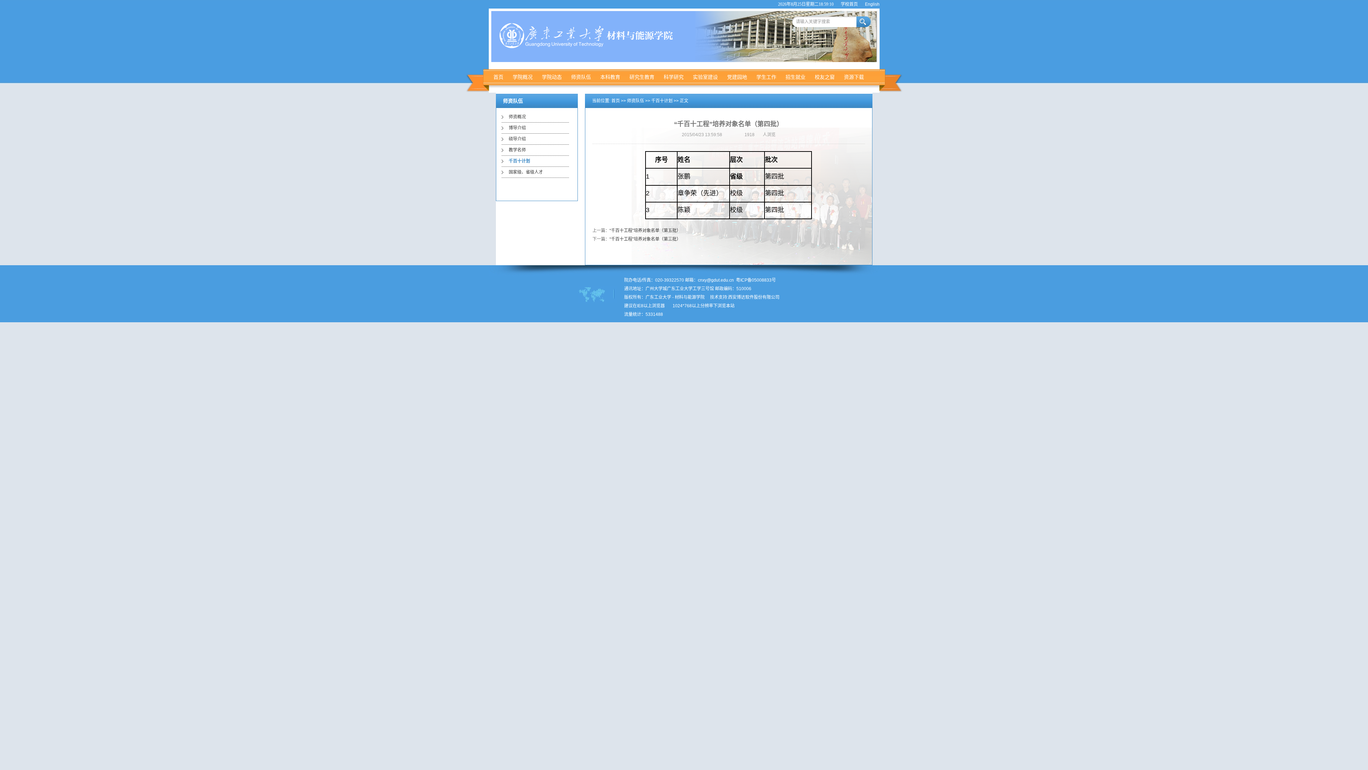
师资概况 (517, 116)
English (872, 4)
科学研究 (674, 77)
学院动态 (552, 77)
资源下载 (854, 77)
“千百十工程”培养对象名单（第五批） (645, 230)
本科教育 (610, 77)
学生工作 (766, 77)
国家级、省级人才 (526, 172)
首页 (498, 77)
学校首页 (849, 4)
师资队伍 (581, 77)
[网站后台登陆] (669, 305)
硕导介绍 (517, 139)
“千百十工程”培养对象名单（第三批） (645, 239)
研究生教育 (641, 77)
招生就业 (795, 77)
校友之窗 (825, 77)
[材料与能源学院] (588, 46)
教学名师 (517, 150)
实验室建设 (705, 77)
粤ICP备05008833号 (756, 280)
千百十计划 (519, 161)
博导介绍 (517, 127)
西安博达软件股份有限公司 (753, 297)
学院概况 (523, 77)
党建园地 (737, 77)
